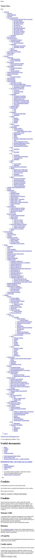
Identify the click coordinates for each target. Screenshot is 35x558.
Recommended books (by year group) (20, 370)
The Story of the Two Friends (21, 280)
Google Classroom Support (17, 215)
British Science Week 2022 (21, 169)
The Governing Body (12, 18)
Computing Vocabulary (20, 96)
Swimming (16, 155)
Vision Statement (11, 15)
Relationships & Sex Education (18, 166)
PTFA (8, 248)
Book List (13, 212)
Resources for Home (19, 374)
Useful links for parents (16, 65)
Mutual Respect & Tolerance (17, 196)
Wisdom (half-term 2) (15, 265)
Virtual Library (14, 217)
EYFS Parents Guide (9, 457)
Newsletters (10, 233)
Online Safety (14, 218)
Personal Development (19, 178)
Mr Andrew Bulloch (19, 22)
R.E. (11, 162)
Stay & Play (13, 308)
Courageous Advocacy (16, 40)
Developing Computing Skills (21, 102)
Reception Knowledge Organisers (22, 85)
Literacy (19, 324)
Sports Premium (11, 79)
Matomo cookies (9, 529)
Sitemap (6, 464)
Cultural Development (19, 186)
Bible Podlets (13, 50)
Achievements (10, 357)
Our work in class (18, 172)
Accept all (9, 494)
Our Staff (9, 16)
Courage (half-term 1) (16, 264)
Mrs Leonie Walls (18, 29)
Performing (16, 345)
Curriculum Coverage (16, 82)
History (12, 124)
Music (12, 150)
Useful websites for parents (17, 209)
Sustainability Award (15, 364)
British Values (17, 134)
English (12, 116)
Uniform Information (12, 258)
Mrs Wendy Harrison (19, 31)
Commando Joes (18, 158)
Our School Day (11, 37)
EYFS (12, 230)
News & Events (8, 231)
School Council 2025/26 (16, 379)
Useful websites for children (17, 208)
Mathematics (13, 127)
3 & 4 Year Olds (14, 302)
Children (6, 295)
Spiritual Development (19, 183)
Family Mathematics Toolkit (24, 131)
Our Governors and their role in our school (21, 19)
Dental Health (14, 107)
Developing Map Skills (20, 113)
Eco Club (12, 397)
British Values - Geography (17, 199)
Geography (13, 112)
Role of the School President (17, 385)
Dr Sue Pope (17, 25)
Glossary (12, 388)
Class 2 (12, 346)
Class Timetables (11, 249)
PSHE (12, 161)
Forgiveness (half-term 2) (16, 277)
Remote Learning (11, 214)
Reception (16, 317)
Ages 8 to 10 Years (18, 223)
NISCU (12, 48)
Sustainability (13, 401)
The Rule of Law (14, 195)
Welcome (9, 13)
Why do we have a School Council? (19, 383)
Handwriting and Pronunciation (22, 376)
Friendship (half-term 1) (16, 273)
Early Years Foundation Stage (18, 84)
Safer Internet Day (15, 289)
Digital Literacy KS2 (19, 99)
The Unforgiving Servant (20, 279)
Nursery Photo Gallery (16, 307)
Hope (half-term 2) (15, 271)
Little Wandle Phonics (12, 371)
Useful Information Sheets (17, 369)
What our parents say (15, 312)
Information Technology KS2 (21, 100)
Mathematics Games (19, 133)
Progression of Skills (19, 87)
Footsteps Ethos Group (13, 389)
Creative (16, 342)
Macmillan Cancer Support (17, 243)
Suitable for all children (16, 425)
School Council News (16, 380)
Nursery (9, 296)
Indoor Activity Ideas (19, 227)
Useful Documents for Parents (18, 408)
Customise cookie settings (20, 494)
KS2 (15, 110)
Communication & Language (24, 321)
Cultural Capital (14, 106)
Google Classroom (15, 407)
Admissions (10, 57)
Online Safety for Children (14, 402)
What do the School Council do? (18, 382)
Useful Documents (18, 43)
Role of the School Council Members (20, 386)
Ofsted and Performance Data (14, 72)
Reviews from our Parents (17, 63)
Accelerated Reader (15, 367)
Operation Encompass (16, 68)
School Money (11, 256)
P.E (11, 153)
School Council (11, 377)
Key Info (6, 56)
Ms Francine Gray (18, 34)
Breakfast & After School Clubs (15, 254)
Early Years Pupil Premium (17, 301)
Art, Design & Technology (17, 88)
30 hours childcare (15, 299)
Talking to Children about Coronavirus (24, 411)
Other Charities (14, 240)
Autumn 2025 (17, 400)
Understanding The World (23, 333)
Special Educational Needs (14, 283)
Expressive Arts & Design (23, 323)
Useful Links (10, 293)
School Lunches (11, 255)
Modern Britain (14, 197)
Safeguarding (10, 66)
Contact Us (10, 54)
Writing (16, 122)
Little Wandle (13, 373)
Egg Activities (17, 164)
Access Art (16, 90)
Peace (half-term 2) (15, 274)
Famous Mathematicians (20, 144)
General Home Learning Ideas (21, 420)
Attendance (13, 35)
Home (5, 447)
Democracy (13, 192)
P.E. (15, 426)
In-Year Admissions (15, 60)
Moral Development (19, 184)
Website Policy (8, 467)
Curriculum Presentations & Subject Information (19, 251)
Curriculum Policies (15, 77)
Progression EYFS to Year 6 (21, 146)
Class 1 (12, 336)
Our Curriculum (11, 81)
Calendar (9, 236)
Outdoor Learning (18, 304)
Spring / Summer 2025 (19, 398)
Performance (17, 355)
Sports (15, 341)
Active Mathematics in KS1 (21, 141)
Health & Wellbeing (12, 284)
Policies (9, 75)
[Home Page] (10, 436)
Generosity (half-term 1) (16, 261)
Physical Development (19, 181)
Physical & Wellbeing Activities (18, 224)
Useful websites (18, 128)
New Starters (10, 62)
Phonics (19, 330)
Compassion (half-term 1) (17, 276)
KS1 (15, 109)
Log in (5, 433)
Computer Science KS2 (20, 97)
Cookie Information (9, 466)
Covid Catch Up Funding (17, 228)
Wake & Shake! (24, 320)
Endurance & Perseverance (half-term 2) (20, 268)
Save (15, 556)
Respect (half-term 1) (15, 267)
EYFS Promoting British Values (12, 456)
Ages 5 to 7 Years (18, 221)
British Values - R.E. (15, 200)
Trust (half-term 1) (15, 270)
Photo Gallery (10, 53)
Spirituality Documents (19, 46)
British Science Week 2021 (21, 171)
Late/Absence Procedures (13, 292)
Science (12, 168)
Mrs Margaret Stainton (19, 28)
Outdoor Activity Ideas (19, 225)
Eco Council (10, 394)
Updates (12, 392)
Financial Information (12, 74)
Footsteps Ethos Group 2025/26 (18, 391)
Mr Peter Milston (18, 20)
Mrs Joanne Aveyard (19, 32)
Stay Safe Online (14, 290)
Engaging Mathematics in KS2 (21, 143)
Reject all (3, 494)
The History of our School (14, 51)
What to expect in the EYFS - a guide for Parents (16, 459)
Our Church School (12, 38)
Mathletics (13, 363)
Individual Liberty (15, 193)
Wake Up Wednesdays (16, 287)
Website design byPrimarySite (12, 474)
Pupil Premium (11, 78)
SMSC (15, 136)
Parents (6, 245)
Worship (16, 343)
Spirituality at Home (19, 47)
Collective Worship (15, 41)
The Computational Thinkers (21, 103)
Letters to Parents (11, 234)
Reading (16, 118)
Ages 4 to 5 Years (18, 220)
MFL (11, 147)
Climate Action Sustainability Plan (16, 187)
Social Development (19, 180)
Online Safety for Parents (13, 286)
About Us (6, 12)
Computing (13, 94)
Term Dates (10, 252)
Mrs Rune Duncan (18, 23)
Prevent (12, 69)
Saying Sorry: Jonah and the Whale (23, 282)
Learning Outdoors (18, 419)
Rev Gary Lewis (18, 26)
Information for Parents (16, 211)
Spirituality (13, 44)
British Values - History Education (19, 202)
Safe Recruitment (14, 71)
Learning (16, 339)
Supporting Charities (12, 237)
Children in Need (14, 239)
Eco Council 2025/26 (15, 395)
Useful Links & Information (21, 156)
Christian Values (11, 259)
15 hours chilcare (14, 298)
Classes (9, 314)
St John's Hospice (15, 242)
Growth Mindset (11, 206)
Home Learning (21, 318)
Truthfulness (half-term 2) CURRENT (20, 262)
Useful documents (15, 305)
